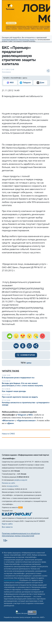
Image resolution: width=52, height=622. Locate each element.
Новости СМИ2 (8, 434)
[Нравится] (9, 336)
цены (29, 363)
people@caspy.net (20, 480)
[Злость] (42, 336)
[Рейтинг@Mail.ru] (32, 612)
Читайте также (10, 371)
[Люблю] (22, 336)
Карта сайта (7, 524)
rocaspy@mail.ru (12, 486)
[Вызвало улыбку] (16, 336)
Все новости (7, 527)
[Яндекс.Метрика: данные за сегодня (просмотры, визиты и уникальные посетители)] (21, 612)
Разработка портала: (24, 617)
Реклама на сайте (8, 483)
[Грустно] (35, 336)
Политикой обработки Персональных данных (18, 40)
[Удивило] (29, 336)
